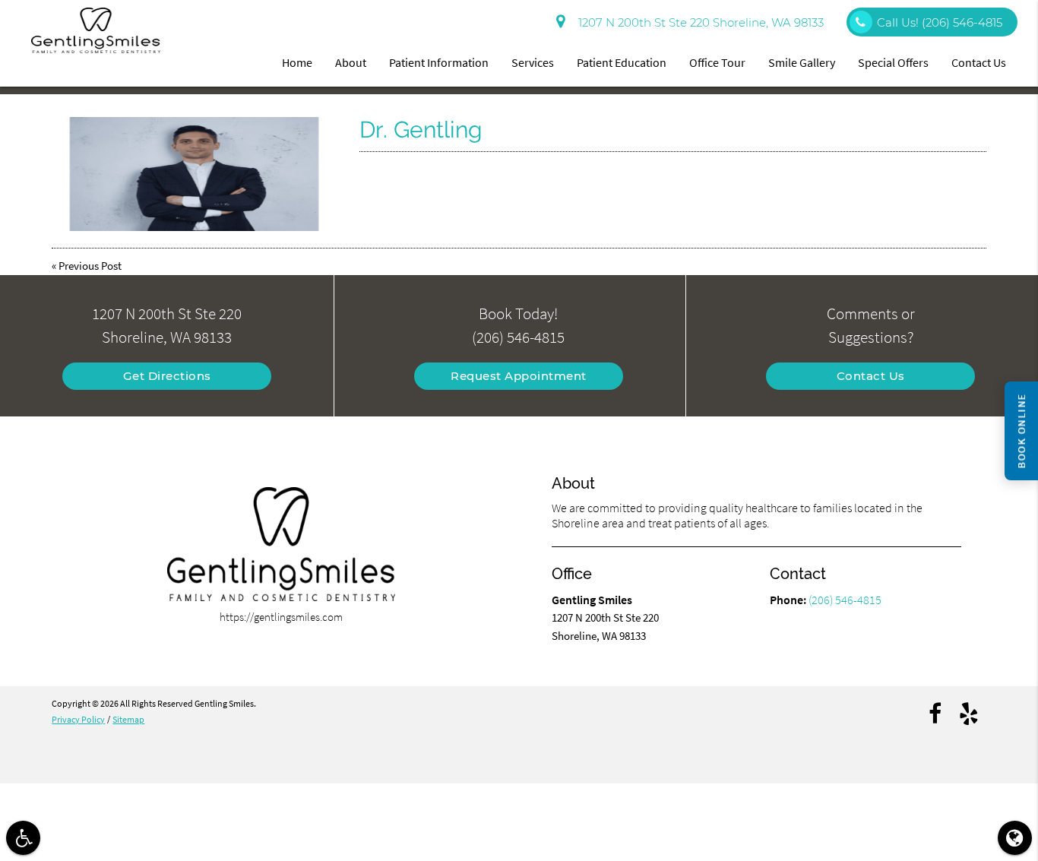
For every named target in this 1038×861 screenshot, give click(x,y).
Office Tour (717, 62)
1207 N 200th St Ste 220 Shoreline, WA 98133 (698, 22)
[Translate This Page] (1015, 838)
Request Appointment (519, 376)
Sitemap (128, 719)
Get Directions (167, 376)
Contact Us (978, 62)
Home (297, 62)
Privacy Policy (78, 719)
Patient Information (439, 62)
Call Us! (939, 22)
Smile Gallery (801, 62)
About (350, 62)
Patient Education (621, 62)
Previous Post (90, 265)
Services (532, 62)
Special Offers (893, 62)
